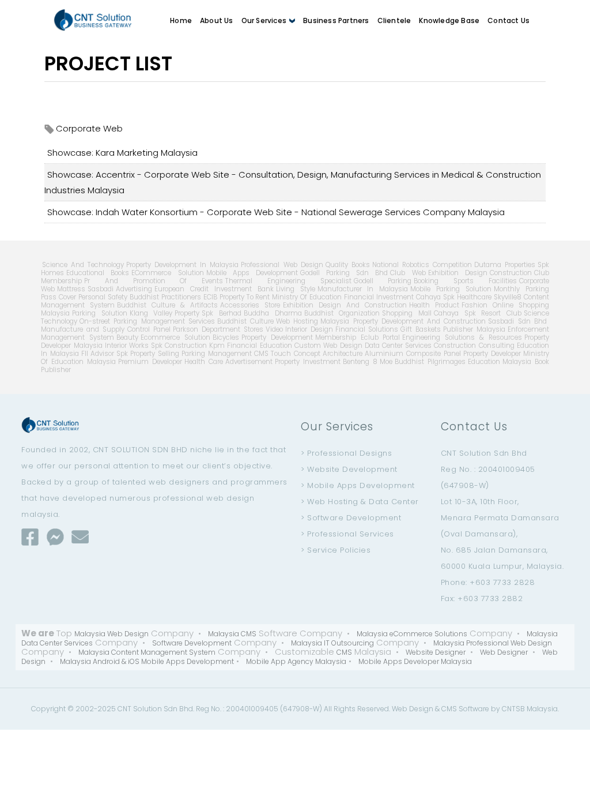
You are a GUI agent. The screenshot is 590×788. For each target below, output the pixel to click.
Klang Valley (151, 313)
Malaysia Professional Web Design (492, 643)
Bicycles (226, 337)
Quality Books (348, 264)
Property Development (277, 337)
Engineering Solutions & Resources (461, 337)
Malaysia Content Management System (146, 652)
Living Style (295, 289)
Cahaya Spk (435, 297)
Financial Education (259, 345)
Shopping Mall (407, 313)
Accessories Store (250, 305)
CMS (261, 353)
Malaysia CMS (232, 634)
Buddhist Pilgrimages (430, 361)
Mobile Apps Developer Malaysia (415, 661)
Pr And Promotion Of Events (153, 281)
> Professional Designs (346, 453)
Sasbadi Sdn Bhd (517, 321)
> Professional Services (347, 533)
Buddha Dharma (273, 313)
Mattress (71, 289)
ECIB (210, 297)
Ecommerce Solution (175, 337)
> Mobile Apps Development (358, 485)
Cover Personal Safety (93, 297)
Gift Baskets (420, 329)
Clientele (394, 20)
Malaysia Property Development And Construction (403, 321)
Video (274, 329)
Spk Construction (179, 345)
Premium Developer (150, 361)
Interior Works (127, 345)
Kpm (217, 345)
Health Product (434, 305)
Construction (511, 272)
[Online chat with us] (55, 536)
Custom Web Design (328, 345)
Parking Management (216, 353)
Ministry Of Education (307, 297)
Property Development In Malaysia (182, 264)
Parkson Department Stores (218, 329)
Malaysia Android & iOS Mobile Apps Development (147, 661)
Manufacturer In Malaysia (363, 289)
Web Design (412, 709)
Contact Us (508, 20)
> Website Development (349, 469)
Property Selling (154, 353)
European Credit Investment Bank (214, 289)
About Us (216, 20)
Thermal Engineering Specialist (288, 281)
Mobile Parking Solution (450, 289)
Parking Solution (99, 313)
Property (187, 313)
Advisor (102, 353)
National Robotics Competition (422, 264)
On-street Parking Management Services (147, 321)
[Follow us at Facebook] (30, 536)
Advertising (134, 289)
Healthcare (474, 297)
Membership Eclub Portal (357, 337)
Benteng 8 (360, 361)
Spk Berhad (221, 313)
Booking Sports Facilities (465, 281)
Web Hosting (297, 321)
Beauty (127, 337)
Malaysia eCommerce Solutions (412, 634)
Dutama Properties (504, 264)
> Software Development (351, 517)
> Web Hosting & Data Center (360, 501)
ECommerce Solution (167, 272)
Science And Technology (83, 264)
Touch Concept (295, 353)
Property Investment (308, 361)
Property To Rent (245, 297)
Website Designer (436, 652)
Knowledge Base (449, 20)
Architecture (342, 353)
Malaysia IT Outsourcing (332, 643)
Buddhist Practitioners (165, 297)
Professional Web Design (282, 264)
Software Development (192, 643)
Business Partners (336, 20)
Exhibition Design (457, 272)
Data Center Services (398, 345)
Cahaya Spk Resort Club (477, 313)
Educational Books (97, 272)
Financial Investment (379, 297)
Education (484, 361)
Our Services (265, 20)
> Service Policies (335, 550)
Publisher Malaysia (474, 329)
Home (181, 20)
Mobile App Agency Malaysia (296, 661)
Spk (122, 353)
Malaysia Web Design (111, 634)
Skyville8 (507, 297)
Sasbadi (101, 289)
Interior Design (309, 329)
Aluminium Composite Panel (413, 353)
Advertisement (249, 361)
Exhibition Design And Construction (345, 305)
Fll (84, 353)
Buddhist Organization (342, 313)
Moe (386, 361)
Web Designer (504, 652)
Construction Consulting (474, 345)
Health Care (203, 361)
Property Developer (492, 353)
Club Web (407, 272)
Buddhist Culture (245, 321)
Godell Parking (383, 281)
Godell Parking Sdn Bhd (344, 272)
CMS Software (465, 709)
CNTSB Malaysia (530, 709)
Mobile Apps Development (252, 272)
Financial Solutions (367, 329)
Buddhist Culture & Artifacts (167, 305)
